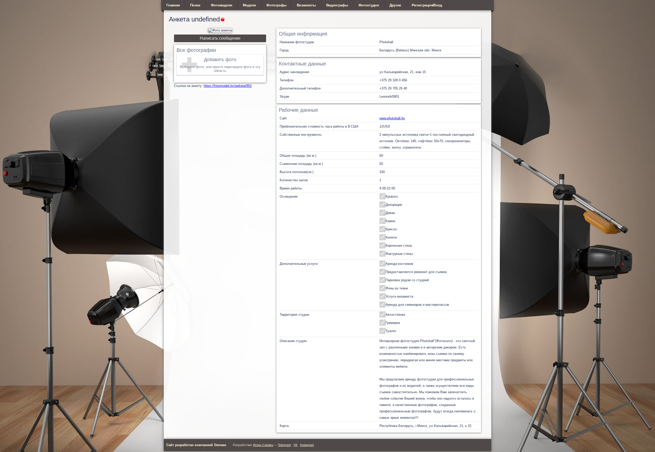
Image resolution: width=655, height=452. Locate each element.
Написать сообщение (220, 38)
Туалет (391, 331)
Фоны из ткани (397, 288)
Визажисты (306, 5)
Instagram (307, 445)
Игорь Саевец (263, 445)
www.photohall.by (392, 118)
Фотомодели (221, 5)
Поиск (195, 5)
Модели (249, 5)
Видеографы (337, 5)
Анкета (179, 19)
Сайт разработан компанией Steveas (196, 445)
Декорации (394, 205)
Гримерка (393, 323)
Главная (173, 5)
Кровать (392, 196)
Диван (390, 213)
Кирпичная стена (399, 245)
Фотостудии (368, 5)
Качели (391, 237)
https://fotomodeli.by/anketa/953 (228, 86)
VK (295, 445)
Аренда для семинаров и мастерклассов (417, 305)
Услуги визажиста (399, 296)
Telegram (284, 445)
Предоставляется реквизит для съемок (416, 272)
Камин (390, 221)
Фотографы (276, 5)
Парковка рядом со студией (407, 280)
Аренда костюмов (399, 264)
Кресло (391, 229)
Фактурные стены (399, 254)
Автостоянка (395, 315)
